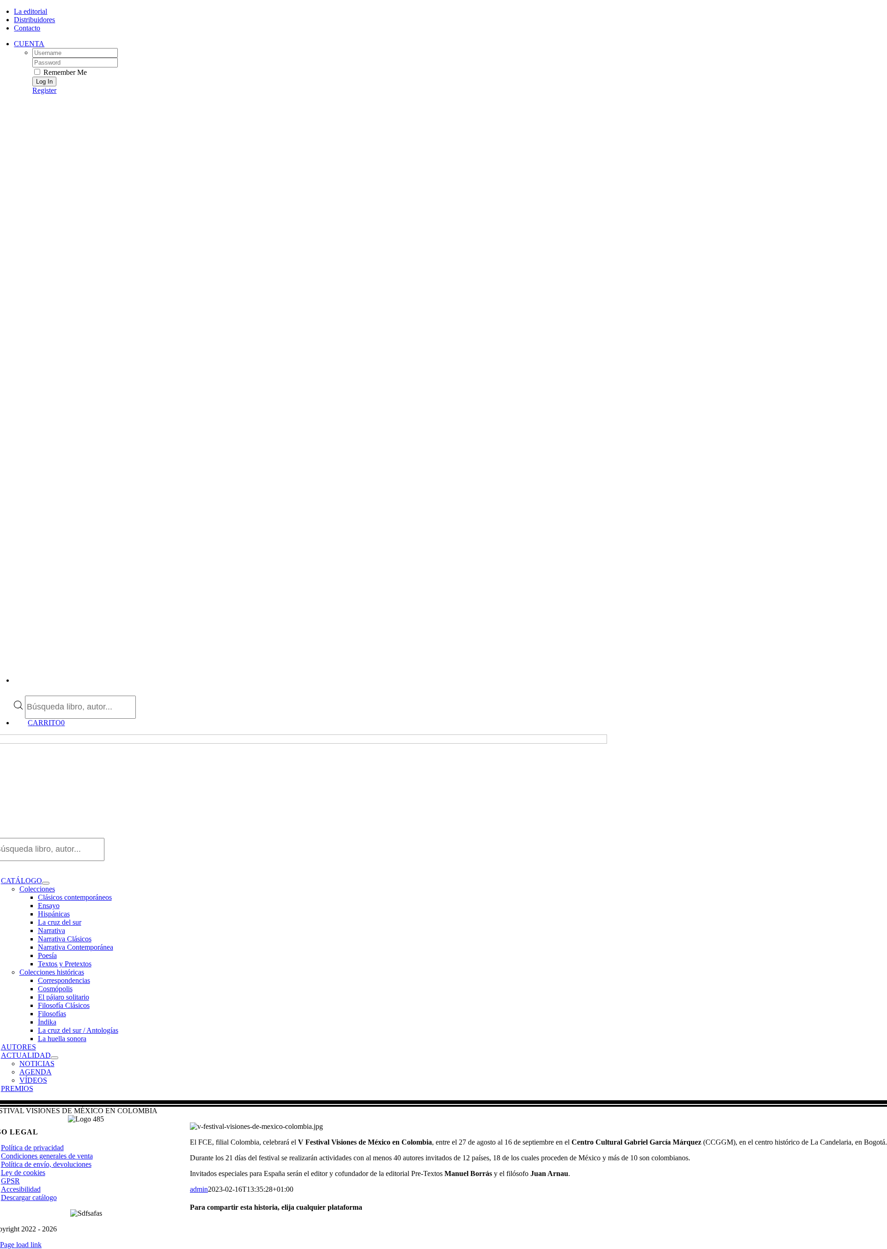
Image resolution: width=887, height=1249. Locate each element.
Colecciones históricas (51, 972)
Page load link (21, 1245)
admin (199, 1189)
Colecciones (37, 889)
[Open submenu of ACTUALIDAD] (54, 1057)
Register (44, 90)
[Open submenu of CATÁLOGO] (45, 883)
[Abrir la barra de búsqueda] (18, 691)
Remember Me (64, 72)
